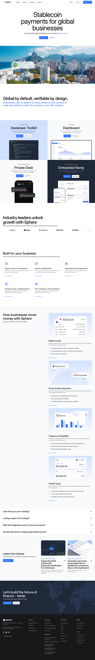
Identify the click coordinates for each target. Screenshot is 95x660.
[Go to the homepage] (7, 620)
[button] (18, 2)
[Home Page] (7, 2)
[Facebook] (8, 632)
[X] (3, 632)
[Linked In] (6, 632)
